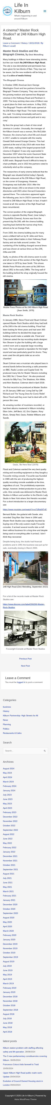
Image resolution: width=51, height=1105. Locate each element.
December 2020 (10, 904)
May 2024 (7, 773)
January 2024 (9, 790)
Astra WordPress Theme (25, 1099)
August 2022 (8, 834)
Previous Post (25, 659)
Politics (6, 729)
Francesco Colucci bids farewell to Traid (21, 1064)
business (7, 707)
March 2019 (8, 983)
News (5, 720)
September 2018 (10, 1010)
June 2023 (7, 799)
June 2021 (7, 883)
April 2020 (7, 926)
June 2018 (7, 1023)
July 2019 (7, 966)
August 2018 (8, 1014)
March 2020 (8, 931)
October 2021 (9, 865)
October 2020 (9, 909)
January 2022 (9, 852)
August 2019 (8, 961)
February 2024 (9, 786)
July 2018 (7, 1019)
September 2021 (10, 869)
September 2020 (10, 913)
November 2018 (10, 1001)
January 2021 (9, 900)
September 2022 (10, 830)
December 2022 (10, 817)
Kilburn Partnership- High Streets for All (20, 716)
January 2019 (9, 992)
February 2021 (9, 896)
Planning (7, 724)
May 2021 (7, 887)
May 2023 (7, 804)
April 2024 (7, 777)
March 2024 (8, 782)
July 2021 (7, 878)
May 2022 (7, 843)
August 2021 (8, 874)
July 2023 (7, 795)
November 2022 (10, 821)
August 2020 (8, 918)
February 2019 (9, 988)
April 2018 (7, 1032)
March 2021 (8, 891)
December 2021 (10, 856)
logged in (21, 682)
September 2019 (10, 957)
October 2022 (9, 826)
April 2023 (7, 808)
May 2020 (7, 922)
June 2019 (7, 970)
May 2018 (7, 1027)
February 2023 (9, 812)
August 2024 (8, 769)
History (24, 43)
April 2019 (7, 979)
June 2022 (7, 839)
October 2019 (9, 953)
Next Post (25, 666)
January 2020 (9, 940)
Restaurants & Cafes (12, 733)
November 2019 (10, 948)
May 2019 (7, 975)
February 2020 (9, 935)
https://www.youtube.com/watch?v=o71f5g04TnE (25, 509)
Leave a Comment (11, 43)
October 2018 (9, 1005)
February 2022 (9, 847)
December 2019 (10, 944)
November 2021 (10, 861)
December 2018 (10, 997)
